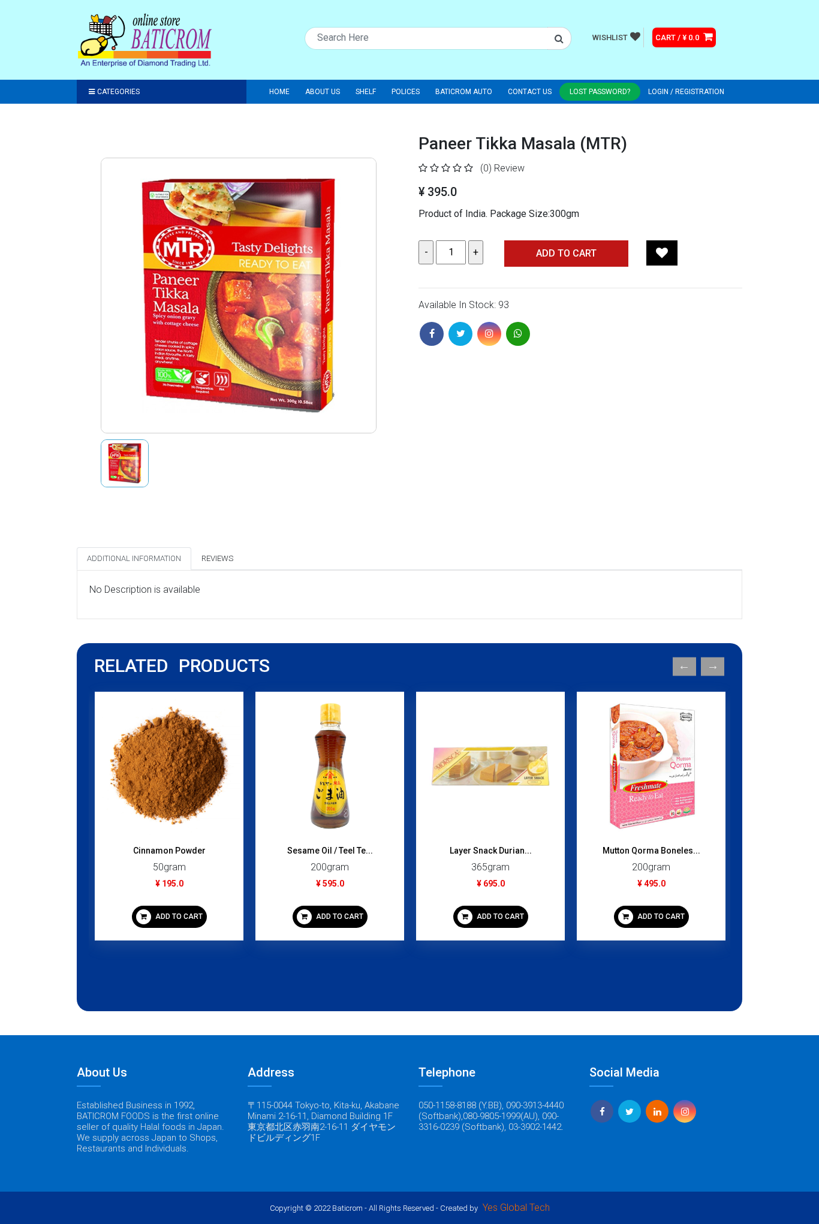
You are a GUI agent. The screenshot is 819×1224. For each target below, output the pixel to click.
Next (712, 666)
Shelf (366, 92)
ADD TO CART (178, 916)
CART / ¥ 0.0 (678, 37)
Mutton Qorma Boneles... (651, 850)
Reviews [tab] (217, 558)
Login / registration (686, 92)
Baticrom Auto (463, 92)
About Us (322, 92)
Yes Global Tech (516, 1207)
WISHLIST (610, 37)
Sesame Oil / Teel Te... (330, 850)
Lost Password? (600, 92)
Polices (406, 92)
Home (279, 92)
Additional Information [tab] (134, 558)
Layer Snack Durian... (491, 850)
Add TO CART (566, 253)
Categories (118, 92)
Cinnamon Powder (169, 850)
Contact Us (530, 92)
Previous (684, 666)
